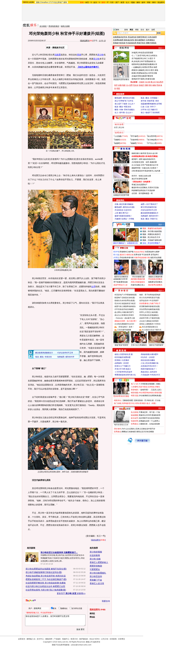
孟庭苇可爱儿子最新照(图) (149, 318)
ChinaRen (44, 2)
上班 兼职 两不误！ (122, 213)
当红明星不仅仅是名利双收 (149, 418)
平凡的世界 (145, 255)
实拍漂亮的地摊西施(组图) (149, 309)
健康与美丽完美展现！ (123, 216)
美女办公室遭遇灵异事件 (124, 315)
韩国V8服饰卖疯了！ (149, 369)
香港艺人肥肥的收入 (99, 562)
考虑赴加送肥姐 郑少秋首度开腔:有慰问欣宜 (46, 576)
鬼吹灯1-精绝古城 (127, 255)
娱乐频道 (43, 26)
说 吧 (128, 118)
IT (107, 2)
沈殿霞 (57, 55)
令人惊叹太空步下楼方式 (151, 330)
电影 (124, 85)
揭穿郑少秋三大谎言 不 (146, 58)
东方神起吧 (152, 140)
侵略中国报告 (151, 43)
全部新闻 (113, 639)
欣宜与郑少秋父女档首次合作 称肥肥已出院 (45, 586)
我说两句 (161, 2)
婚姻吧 (133, 143)
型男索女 (134, 424)
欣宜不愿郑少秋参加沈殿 (145, 79)
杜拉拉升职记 (139, 252)
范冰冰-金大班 (152, 153)
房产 (117, 2)
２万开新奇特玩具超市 (123, 372)
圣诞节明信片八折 (121, 285)
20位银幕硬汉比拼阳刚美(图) (150, 396)
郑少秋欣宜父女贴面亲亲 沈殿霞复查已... (59, 552)
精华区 (92, 613)
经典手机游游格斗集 (142, 258)
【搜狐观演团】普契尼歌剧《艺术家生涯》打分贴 (141, 400)
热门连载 (117, 403)
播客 (138, 2)
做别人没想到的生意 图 (124, 354)
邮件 (143, 2)
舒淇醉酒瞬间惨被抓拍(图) (149, 306)
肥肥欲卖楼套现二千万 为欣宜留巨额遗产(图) (46, 579)
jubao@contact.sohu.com (81, 645)
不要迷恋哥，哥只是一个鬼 (149, 412)
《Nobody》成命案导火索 (125, 318)
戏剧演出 (117, 400)
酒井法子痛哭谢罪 (156, 345)
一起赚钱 (135, 67)
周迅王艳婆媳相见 (138, 282)
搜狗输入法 (31, 639)
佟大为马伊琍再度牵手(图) (149, 298)
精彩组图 (134, 393)
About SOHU (94, 639)
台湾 (93, 286)
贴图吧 (117, 143)
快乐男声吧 (152, 136)
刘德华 (141, 82)
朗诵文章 (135, 73)
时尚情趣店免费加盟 (122, 357)
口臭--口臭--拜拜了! (148, 107)
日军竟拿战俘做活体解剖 (124, 309)
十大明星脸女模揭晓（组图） (150, 384)
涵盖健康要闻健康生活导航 (151, 104)
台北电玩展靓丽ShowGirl (124, 324)
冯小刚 (147, 82)
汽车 (112, 2)
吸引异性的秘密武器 (149, 207)
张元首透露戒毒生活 (150, 327)
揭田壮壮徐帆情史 (121, 277)
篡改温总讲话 (129, 40)
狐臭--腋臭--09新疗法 (149, 219)
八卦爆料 (134, 387)
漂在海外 (117, 429)
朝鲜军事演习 (142, 37)
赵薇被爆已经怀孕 (121, 279)
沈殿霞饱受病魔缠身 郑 (148, 64)
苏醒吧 (117, 140)
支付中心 (40, 639)
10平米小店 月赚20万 (149, 110)
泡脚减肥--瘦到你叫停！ (150, 216)
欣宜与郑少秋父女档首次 (147, 56)
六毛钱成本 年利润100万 (150, 375)
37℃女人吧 (152, 143)
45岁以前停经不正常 (149, 210)
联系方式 (74, 639)
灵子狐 (134, 58)
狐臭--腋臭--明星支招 (123, 107)
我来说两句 (84, 41)
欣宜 (116, 127)
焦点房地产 (58, 2)
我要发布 (106, 601)
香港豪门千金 (96, 580)
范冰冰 (135, 85)
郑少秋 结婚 (95, 559)
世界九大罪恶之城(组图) (148, 312)
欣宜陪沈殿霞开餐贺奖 (144, 76)
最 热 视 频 (125, 148)
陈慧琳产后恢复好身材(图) (125, 298)
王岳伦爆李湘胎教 (124, 330)
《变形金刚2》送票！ (125, 327)
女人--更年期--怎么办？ (124, 113)
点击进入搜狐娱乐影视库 (149, 321)
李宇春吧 (134, 136)
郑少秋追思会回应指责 (144, 53)
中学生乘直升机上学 (121, 65)
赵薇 (120, 85)
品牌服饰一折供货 (122, 363)
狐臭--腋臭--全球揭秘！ (150, 98)
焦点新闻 (134, 412)
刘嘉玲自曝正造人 (138, 285)
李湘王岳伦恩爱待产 (139, 185)
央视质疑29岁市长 (120, 37)
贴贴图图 (134, 415)
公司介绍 (104, 639)
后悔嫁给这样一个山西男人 (149, 421)
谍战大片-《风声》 (121, 165)
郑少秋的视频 (96, 552)
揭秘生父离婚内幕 (155, 277)
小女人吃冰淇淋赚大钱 (149, 363)
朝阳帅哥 (135, 64)
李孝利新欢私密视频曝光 (149, 315)
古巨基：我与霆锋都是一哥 (142, 193)
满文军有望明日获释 (139, 179)
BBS (154, 2)
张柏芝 (141, 85)
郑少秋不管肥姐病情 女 (147, 61)
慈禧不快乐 (141, 43)
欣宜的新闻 (95, 555)
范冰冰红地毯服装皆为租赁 (125, 303)
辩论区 (92, 617)
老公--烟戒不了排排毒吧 (150, 113)
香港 (79, 55)
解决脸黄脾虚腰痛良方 (149, 213)
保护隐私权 (83, 639)
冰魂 (133, 53)
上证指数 (118, 136)
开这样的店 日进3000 (123, 210)
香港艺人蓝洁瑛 (97, 583)
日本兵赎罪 (152, 37)
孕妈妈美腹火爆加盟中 (149, 354)
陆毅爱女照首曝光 (155, 282)
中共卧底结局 (131, 43)
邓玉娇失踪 (132, 37)
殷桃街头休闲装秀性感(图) (125, 301)
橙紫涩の (135, 70)
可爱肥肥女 (95, 569)
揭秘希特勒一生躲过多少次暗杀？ (145, 168)
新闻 (126, 30)
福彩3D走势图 (155, 258)
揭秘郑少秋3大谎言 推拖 (148, 70)
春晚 (154, 85)
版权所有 (96, 642)
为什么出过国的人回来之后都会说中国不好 (138, 429)
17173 (51, 2)
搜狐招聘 (48, 639)
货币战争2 (155, 255)
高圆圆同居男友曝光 (121, 79)
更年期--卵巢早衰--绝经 (150, 101)
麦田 (141, 159)
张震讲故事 (149, 252)
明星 (118, 88)
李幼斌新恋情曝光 (155, 279)
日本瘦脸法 (150, 40)
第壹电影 (134, 390)
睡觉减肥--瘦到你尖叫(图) (125, 98)
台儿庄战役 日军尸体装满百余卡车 (145, 165)
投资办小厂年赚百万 (122, 366)
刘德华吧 (134, 140)
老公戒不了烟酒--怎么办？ (125, 104)
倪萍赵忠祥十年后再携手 (149, 301)
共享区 (116, 258)
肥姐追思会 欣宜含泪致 (148, 73)
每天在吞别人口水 (121, 425)
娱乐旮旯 (134, 418)
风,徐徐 (134, 61)
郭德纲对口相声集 (127, 252)
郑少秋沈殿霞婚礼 (98, 573)
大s (127, 85)
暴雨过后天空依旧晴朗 (145, 432)
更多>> (161, 48)
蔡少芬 (153, 82)
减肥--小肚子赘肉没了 (149, 204)
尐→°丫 (135, 56)
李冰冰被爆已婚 (138, 277)
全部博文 (121, 639)
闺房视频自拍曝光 (121, 180)
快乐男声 (159, 82)
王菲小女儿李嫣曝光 (139, 345)
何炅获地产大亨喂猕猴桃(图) (126, 295)
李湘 (158, 85)
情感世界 (134, 421)
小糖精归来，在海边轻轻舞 (149, 424)
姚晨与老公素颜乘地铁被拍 (125, 306)
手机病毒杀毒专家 (127, 258)
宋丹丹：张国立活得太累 (141, 176)
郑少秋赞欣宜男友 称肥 (148, 67)
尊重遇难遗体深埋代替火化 (125, 375)
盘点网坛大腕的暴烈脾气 (124, 312)
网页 (131, 30)
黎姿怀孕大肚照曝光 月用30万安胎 (145, 188)
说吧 (153, 30)
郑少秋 (100, 55)
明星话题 (134, 396)
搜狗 (65, 2)
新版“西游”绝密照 (121, 345)
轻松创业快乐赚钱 (148, 360)
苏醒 (146, 85)
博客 (148, 2)
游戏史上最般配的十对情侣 (149, 324)
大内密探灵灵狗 (138, 162)
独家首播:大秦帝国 (139, 153)
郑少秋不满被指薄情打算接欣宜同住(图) (44, 572)
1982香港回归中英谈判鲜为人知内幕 (146, 171)
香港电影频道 (54, 26)
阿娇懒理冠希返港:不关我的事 (143, 190)
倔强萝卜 (135, 159)
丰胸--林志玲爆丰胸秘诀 (124, 204)
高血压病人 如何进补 (149, 372)
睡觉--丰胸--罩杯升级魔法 (125, 110)
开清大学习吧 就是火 (123, 369)
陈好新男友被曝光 (155, 285)
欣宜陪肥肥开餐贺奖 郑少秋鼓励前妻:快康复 (46, 583)
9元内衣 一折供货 (148, 357)
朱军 (116, 85)
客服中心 (65, 639)
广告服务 (57, 639)
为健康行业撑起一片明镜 (124, 219)
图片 (147, 30)
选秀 (131, 85)
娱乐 (95, 2)
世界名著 (137, 255)
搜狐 (38, 2)
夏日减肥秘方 (140, 40)
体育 (87, 2)
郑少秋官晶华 (96, 576)
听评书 (116, 252)
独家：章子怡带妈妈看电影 (149, 295)
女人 (127, 2)
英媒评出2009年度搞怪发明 (149, 415)
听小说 (116, 255)
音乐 (142, 30)
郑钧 (150, 85)
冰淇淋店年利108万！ (149, 366)
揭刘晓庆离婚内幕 (138, 279)
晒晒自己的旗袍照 (129, 432)
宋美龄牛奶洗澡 (119, 43)
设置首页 (21, 639)
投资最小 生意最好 (122, 360)
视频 (133, 2)
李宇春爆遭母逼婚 (121, 282)
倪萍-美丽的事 (151, 162)
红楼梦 (157, 252)
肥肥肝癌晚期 (96, 566)
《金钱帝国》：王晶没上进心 (150, 390)
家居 (122, 2)
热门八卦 (134, 384)
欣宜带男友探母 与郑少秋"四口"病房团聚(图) (46, 590)
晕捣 (133, 79)
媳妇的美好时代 (149, 159)
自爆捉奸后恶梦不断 (121, 195)
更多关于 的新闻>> (71, 593)
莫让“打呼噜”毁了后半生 (124, 101)
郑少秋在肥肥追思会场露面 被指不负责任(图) (46, 569)
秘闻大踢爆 (65, 26)
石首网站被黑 (118, 40)
